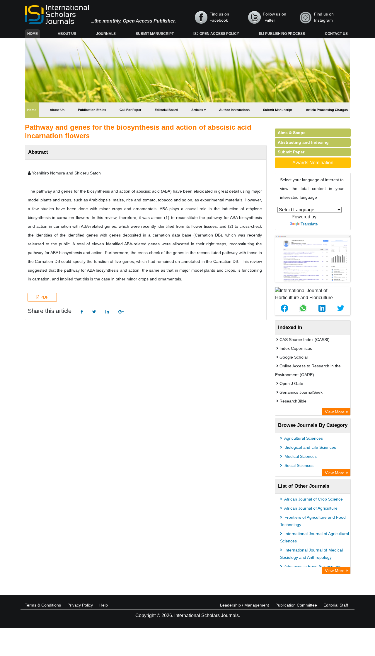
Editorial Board (166, 110)
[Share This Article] (284, 308)
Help (103, 605)
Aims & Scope (292, 132)
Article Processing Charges (327, 110)
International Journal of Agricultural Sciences (314, 537)
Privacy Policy (80, 605)
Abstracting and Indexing (303, 142)
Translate (309, 224)
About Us (67, 34)
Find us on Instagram (324, 17)
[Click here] (82, 311)
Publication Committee (296, 605)
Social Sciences (298, 465)
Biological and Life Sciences (309, 447)
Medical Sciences (300, 456)
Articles (197, 110)
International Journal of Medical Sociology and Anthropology (311, 554)
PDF (44, 297)
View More (335, 412)
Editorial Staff (335, 605)
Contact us (336, 34)
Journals (106, 34)
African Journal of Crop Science (313, 499)
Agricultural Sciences (303, 438)
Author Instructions (234, 110)
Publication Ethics (92, 110)
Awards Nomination (312, 162)
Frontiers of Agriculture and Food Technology (313, 521)
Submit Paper (291, 152)
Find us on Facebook (219, 17)
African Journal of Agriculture (310, 508)
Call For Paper (130, 110)
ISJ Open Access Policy (216, 34)
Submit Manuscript (155, 34)
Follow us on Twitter (274, 17)
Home (33, 33)
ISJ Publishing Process (282, 34)
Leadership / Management (244, 605)
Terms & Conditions (43, 605)
